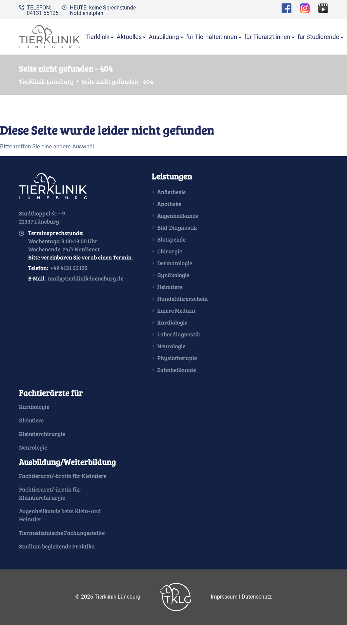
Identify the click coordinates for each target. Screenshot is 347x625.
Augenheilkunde (178, 216)
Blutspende (171, 239)
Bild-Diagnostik (177, 227)
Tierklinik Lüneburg (46, 81)
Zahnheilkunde (176, 370)
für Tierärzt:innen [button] (267, 37)
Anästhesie (171, 192)
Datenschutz (257, 596)
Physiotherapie (177, 358)
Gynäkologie (173, 275)
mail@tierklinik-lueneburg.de (85, 278)
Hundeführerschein (182, 299)
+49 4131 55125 (69, 268)
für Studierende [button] (318, 37)
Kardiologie (172, 322)
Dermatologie (174, 263)
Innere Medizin (176, 310)
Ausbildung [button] (164, 37)
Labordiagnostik (178, 334)
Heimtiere (170, 287)
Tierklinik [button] (97, 37)
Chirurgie (169, 251)
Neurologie (171, 346)
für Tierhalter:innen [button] (211, 37)
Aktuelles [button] (129, 37)
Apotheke (169, 204)
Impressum (224, 596)
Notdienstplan (86, 13)
